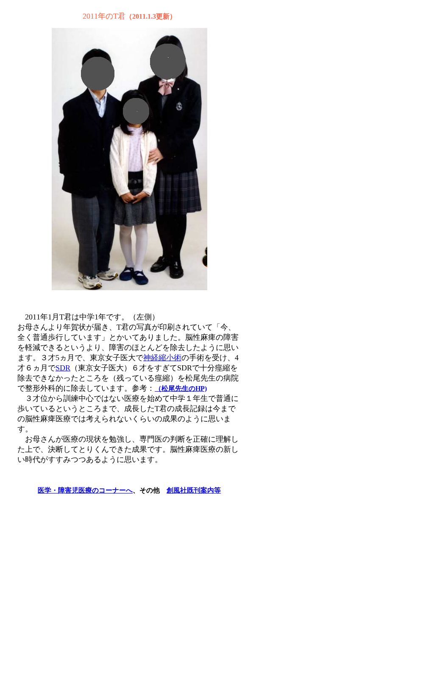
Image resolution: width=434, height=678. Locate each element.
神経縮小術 (162, 357)
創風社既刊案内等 (194, 490)
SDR (63, 368)
